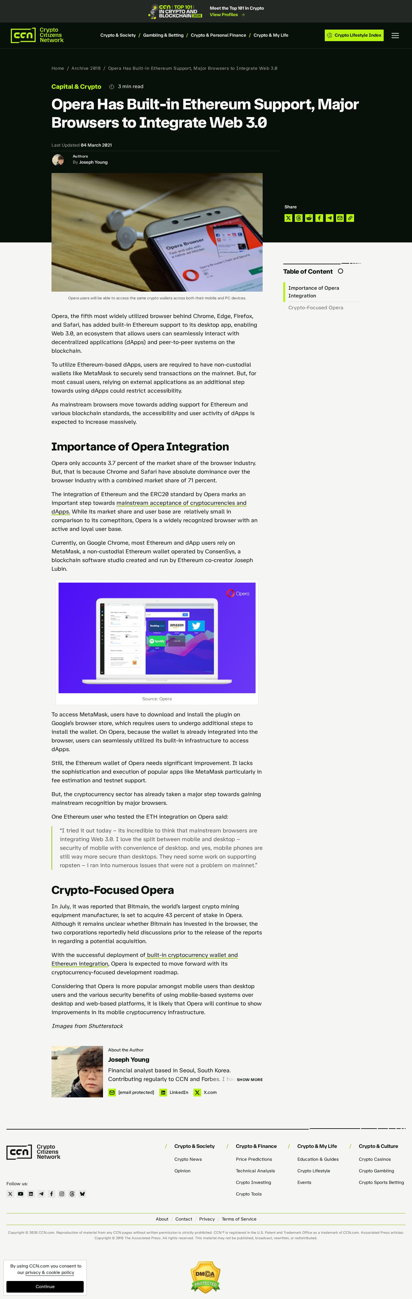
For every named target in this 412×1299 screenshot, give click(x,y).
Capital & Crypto (76, 86)
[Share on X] (288, 218)
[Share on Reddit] (309, 218)
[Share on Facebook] (319, 218)
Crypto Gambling (376, 1171)
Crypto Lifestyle (313, 1171)
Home (58, 68)
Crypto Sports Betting (381, 1182)
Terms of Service (239, 1219)
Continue (45, 1286)
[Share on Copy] (350, 218)
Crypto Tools (249, 1194)
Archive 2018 (86, 68)
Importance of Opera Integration (313, 292)
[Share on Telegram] (329, 218)
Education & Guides (318, 1159)
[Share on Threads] (299, 218)
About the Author (126, 1050)
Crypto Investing (253, 1182)
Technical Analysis (255, 1171)
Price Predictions (254, 1159)
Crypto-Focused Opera (315, 307)
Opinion (182, 1171)
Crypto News (188, 1159)
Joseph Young (93, 162)
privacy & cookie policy (49, 1272)
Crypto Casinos (375, 1159)
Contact (183, 1219)
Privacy (207, 1219)
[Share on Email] (340, 218)
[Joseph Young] (77, 1071)
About (162, 1219)
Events (304, 1182)
